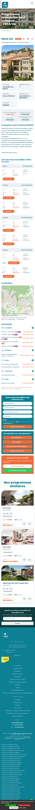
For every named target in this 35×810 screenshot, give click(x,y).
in (15, 641)
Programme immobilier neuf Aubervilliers (11, 774)
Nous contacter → (17, 437)
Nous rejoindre (17, 702)
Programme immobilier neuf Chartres (10, 797)
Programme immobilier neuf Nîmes (10, 780)
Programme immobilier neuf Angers (10, 778)
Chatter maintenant (17, 466)
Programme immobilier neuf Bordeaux (11, 764)
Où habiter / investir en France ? (17, 682)
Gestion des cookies (27, 733)
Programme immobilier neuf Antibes (10, 746)
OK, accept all (11, 805)
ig (19, 641)
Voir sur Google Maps (9, 319)
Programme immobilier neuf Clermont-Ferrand (13, 770)
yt (22, 641)
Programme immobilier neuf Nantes (10, 766)
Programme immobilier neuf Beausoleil (11, 758)
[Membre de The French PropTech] (17, 660)
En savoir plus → (8, 179)
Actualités (17, 699)
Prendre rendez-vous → (17, 451)
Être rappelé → (17, 442)
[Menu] (32, 3)
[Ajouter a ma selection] (29, 523)
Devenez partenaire (17, 716)
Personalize (13, 807)
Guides (18, 687)
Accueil (3, 30)
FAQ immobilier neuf (17, 690)
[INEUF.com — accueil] (4, 5)
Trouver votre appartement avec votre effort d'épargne (17, 693)
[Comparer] (28, 39)
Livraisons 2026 (17, 668)
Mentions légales (17, 733)
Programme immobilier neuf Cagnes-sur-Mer (12, 750)
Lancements (17, 671)
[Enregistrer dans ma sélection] (23, 39)
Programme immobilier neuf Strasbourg (11, 772)
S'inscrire (17, 623)
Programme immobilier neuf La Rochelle (11, 783)
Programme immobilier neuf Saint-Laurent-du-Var (13, 754)
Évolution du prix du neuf (17, 679)
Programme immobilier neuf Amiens (10, 791)
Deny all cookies (24, 805)
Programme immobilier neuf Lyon (9, 784)
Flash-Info (17, 684)
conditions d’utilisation (19, 738)
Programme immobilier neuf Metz (9, 799)
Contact (17, 705)
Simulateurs (17, 676)
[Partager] (32, 39)
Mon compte (17, 708)
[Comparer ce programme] (24, 523)
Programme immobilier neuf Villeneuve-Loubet (13, 756)
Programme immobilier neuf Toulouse (11, 760)
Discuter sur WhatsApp (18, 470)
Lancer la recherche (17, 426)
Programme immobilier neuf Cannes (10, 748)
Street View (21, 319)
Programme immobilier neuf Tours (10, 776)
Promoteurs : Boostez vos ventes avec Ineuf (17, 710)
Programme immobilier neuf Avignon (10, 789)
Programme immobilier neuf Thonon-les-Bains (13, 787)
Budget (5, 420)
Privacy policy (22, 807)
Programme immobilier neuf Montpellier (11, 762)
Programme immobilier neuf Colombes (11, 793)
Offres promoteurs (17, 674)
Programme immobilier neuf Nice (9, 744)
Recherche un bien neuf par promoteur (18, 713)
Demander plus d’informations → (17, 446)
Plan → (5, 263)
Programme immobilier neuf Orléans (10, 795)
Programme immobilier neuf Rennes (10, 768)
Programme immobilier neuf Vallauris (10, 752)
